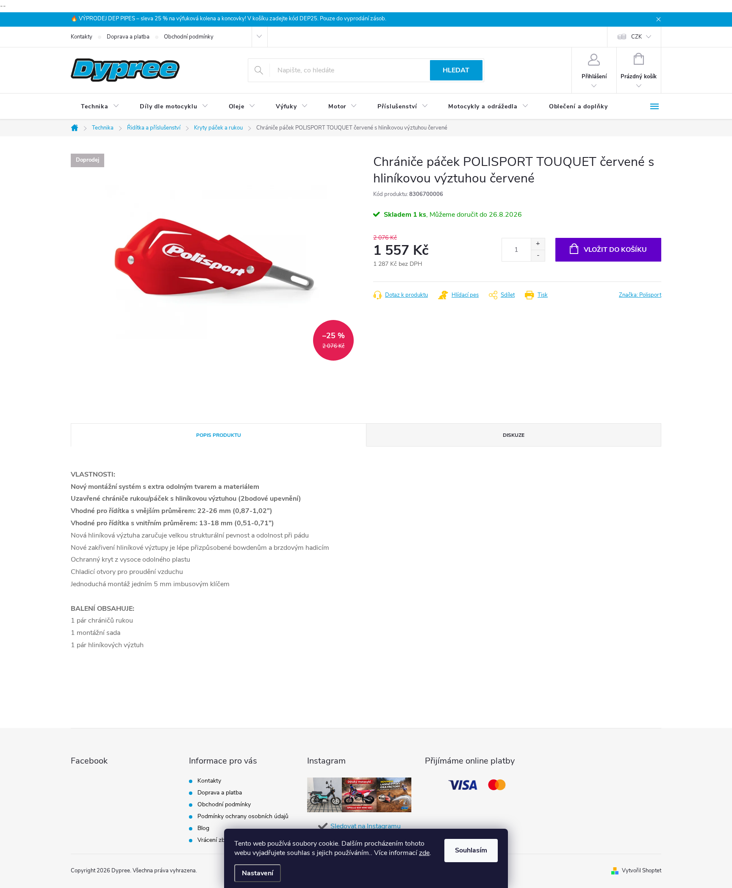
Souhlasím (471, 850)
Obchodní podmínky (189, 37)
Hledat (456, 70)
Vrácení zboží (215, 840)
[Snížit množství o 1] (538, 255)
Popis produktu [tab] (218, 435)
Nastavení (257, 873)
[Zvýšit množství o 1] (538, 244)
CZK (636, 37)
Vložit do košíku (615, 249)
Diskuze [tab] (513, 435)
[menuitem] (100, 107)
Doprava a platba (128, 37)
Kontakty (81, 37)
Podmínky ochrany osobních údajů (242, 816)
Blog (203, 828)
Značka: (640, 295)
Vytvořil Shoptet (641, 870)
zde (424, 853)
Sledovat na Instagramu (365, 826)
